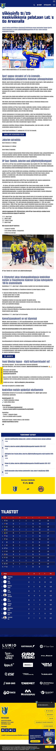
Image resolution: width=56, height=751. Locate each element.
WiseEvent (20, 735)
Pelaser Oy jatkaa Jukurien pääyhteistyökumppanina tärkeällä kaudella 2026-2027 (27, 463)
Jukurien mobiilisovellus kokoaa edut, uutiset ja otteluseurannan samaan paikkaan (28, 439)
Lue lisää (32, 749)
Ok (49, 747)
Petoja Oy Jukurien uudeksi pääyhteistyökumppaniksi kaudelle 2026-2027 (25, 446)
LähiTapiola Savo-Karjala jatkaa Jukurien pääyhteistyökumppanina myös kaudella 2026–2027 (29, 455)
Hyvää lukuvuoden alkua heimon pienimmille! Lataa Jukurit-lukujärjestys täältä (27, 471)
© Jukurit (3, 735)
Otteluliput (47, 5)
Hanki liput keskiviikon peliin (14, 134)
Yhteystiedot (4, 726)
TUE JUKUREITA (8, 356)
